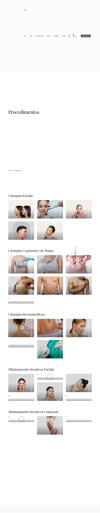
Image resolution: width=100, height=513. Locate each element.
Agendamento (86, 36)
